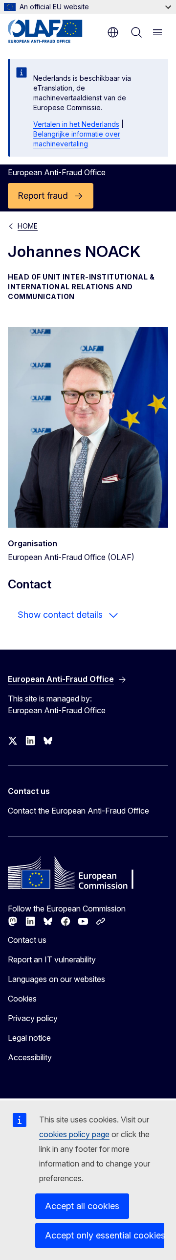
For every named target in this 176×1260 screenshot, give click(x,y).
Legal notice (29, 1038)
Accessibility (30, 1057)
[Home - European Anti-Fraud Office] (55, 31)
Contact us (27, 940)
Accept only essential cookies (104, 1235)
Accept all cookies (82, 1206)
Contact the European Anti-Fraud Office (78, 811)
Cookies (22, 998)
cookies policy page (74, 1134)
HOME (28, 226)
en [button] (113, 32)
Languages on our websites (56, 979)
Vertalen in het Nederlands (76, 124)
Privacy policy (33, 1018)
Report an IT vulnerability (52, 959)
